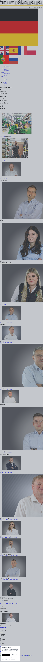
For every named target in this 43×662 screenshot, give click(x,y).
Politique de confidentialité (7, 659)
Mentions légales (13, 659)
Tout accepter (6, 654)
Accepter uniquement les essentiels (15, 654)
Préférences (10, 657)
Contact (3, 659)
